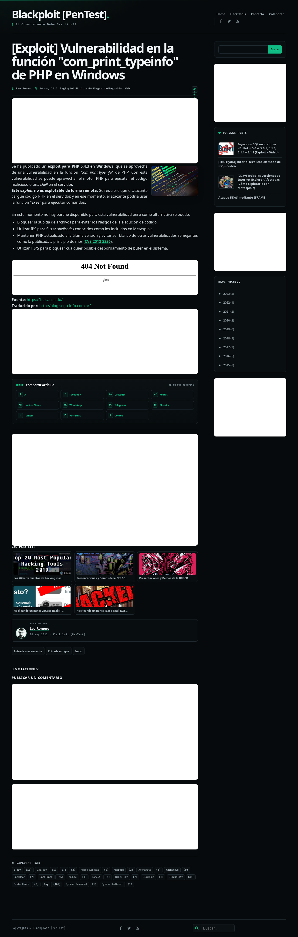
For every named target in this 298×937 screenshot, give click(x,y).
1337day (42, 869)
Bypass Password (76, 884)
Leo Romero (24, 88)
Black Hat (121, 877)
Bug (62, 88)
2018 (226, 338)
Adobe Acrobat (90, 869)
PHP (91, 88)
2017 (226, 347)
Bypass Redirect (112, 884)
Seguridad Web (119, 88)
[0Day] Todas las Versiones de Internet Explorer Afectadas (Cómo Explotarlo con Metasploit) (259, 181)
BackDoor (19, 877)
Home (221, 14)
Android (119, 869)
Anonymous (172, 869)
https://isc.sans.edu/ (45, 299)
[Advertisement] (105, 130)
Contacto (257, 14)
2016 (226, 356)
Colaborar (276, 14)
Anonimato (145, 869)
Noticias (82, 88)
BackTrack (46, 877)
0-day (17, 869)
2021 (226, 311)
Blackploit (176, 877)
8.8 (64, 869)
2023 (226, 293)
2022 (226, 302)
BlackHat (148, 877)
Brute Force (21, 884)
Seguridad (101, 88)
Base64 (96, 877)
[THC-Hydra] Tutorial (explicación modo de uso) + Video (249, 164)
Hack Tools (238, 14)
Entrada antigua (58, 651)
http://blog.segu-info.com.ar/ (65, 305)
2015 (226, 365)
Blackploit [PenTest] (60, 14)
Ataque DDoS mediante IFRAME (241, 197)
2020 (226, 320)
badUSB (73, 877)
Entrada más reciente (28, 651)
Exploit (70, 88)
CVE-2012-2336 (98, 241)
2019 (226, 329)
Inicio (78, 651)
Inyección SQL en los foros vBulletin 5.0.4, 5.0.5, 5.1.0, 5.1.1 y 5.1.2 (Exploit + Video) (258, 148)
